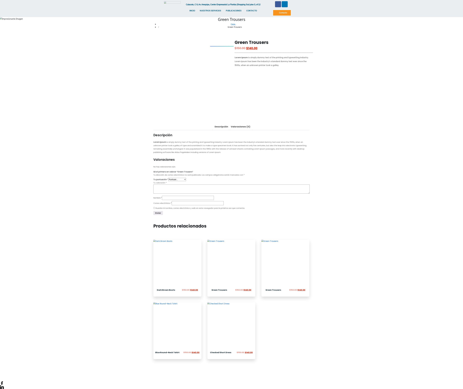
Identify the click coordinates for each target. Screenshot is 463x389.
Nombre (157, 198)
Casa (233, 24)
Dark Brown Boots (166, 290)
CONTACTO (251, 11)
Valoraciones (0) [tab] (240, 126)
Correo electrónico (162, 203)
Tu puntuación (160, 179)
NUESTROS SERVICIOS (210, 11)
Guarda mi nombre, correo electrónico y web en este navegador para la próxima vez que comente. (200, 208)
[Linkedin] (285, 4)
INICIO (192, 11)
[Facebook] (278, 4)
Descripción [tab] (221, 126)
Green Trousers (219, 290)
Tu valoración (160, 182)
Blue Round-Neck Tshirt (167, 352)
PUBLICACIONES (234, 11)
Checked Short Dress (220, 352)
